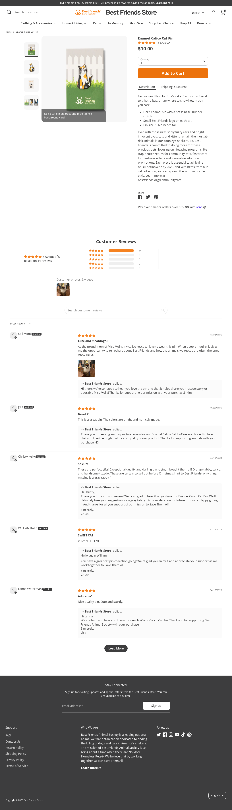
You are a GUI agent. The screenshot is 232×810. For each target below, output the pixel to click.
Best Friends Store (33, 800)
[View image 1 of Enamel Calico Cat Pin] (31, 49)
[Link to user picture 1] (86, 368)
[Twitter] (158, 734)
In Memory (115, 23)
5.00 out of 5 (51, 257)
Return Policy (14, 748)
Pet (95, 23)
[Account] (213, 12)
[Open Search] (9, 12)
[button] (147, 43)
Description (147, 87)
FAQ (8, 735)
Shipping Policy (15, 754)
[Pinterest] (189, 734)
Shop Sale (136, 23)
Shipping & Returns (174, 87)
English (196, 12)
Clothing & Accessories (37, 23)
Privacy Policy (14, 760)
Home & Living (72, 23)
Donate (202, 23)
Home (8, 31)
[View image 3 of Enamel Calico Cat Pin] (31, 84)
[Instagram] (171, 734)
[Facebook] (165, 734)
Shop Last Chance (161, 23)
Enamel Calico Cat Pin (27, 31)
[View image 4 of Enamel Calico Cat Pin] (31, 102)
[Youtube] (177, 734)
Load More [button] (116, 648)
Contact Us (12, 742)
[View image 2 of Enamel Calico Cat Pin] (31, 67)
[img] (86, 336)
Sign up (156, 706)
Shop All (185, 23)
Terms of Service (16, 766)
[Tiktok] (183, 734)
